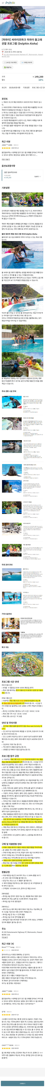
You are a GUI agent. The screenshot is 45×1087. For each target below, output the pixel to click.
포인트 (4, 87)
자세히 (36, 176)
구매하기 (22, 1083)
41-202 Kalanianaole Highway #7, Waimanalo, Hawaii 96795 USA (22, 55)
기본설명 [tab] (26, 87)
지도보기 (5, 937)
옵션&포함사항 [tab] (14, 87)
